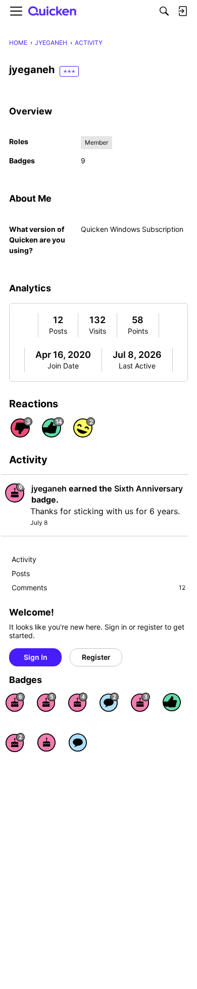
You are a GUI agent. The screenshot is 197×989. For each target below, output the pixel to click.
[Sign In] (182, 11)
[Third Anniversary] (140, 702)
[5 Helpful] (171, 702)
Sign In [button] (35, 657)
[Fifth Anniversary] (46, 702)
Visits (97, 331)
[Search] (164, 11)
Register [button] (96, 657)
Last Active (137, 365)
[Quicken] (52, 11)
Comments (98, 587)
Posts (58, 331)
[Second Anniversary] (15, 742)
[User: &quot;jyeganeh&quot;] (15, 492)
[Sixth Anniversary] (15, 702)
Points (138, 331)
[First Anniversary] (46, 742)
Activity (24, 559)
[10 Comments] (109, 702)
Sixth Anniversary (148, 488)
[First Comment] (77, 742)
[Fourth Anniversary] (77, 702)
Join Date (63, 365)
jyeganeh (49, 488)
